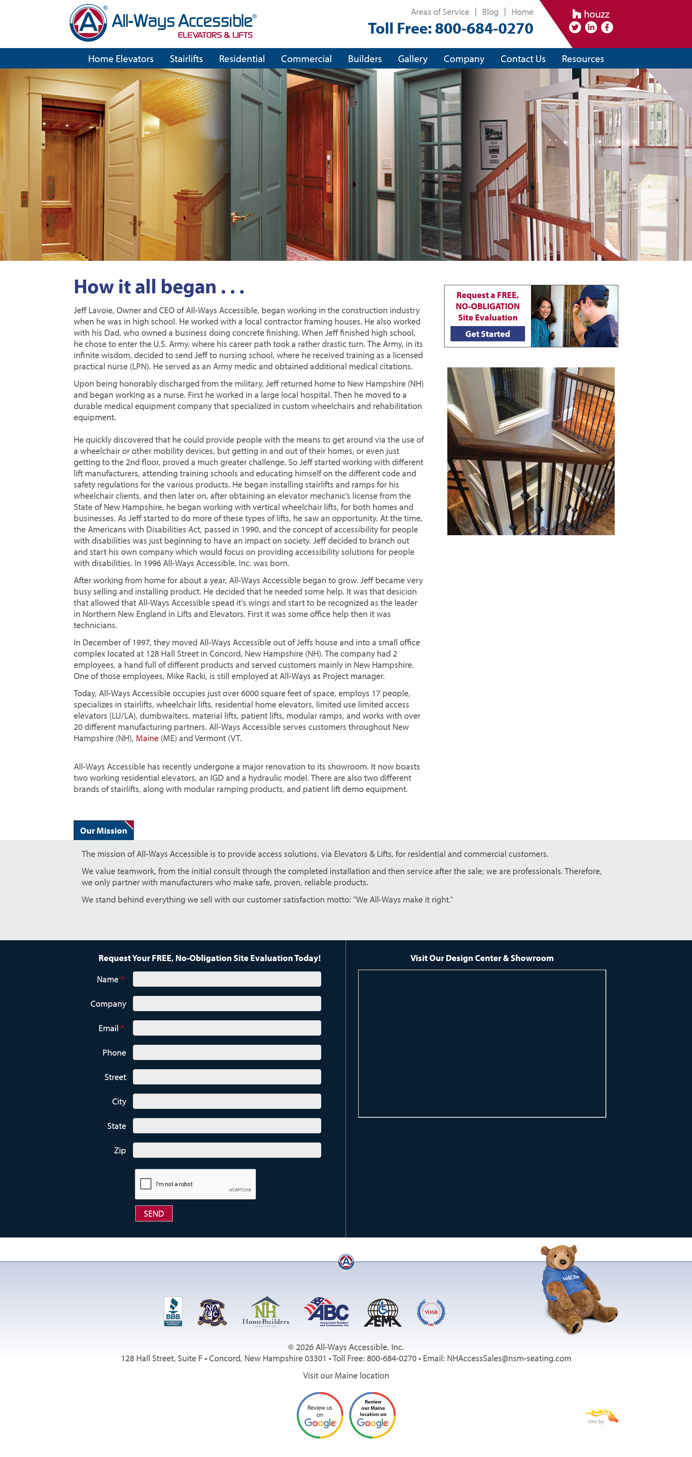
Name (110, 979)
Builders (365, 58)
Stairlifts (186, 58)
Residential (242, 58)
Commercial (306, 58)
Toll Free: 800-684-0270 (450, 27)
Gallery (413, 58)
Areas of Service (440, 12)
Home (522, 12)
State (116, 1125)
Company (464, 58)
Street (115, 1076)
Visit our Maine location (346, 1375)
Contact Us (523, 58)
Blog (490, 12)
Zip (120, 1150)
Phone (114, 1052)
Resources (583, 58)
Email (111, 1028)
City (119, 1101)
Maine (148, 738)
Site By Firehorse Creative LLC (601, 1417)
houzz (595, 13)
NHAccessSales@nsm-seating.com (509, 1358)
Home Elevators (121, 58)
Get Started (487, 333)
